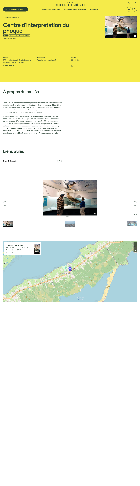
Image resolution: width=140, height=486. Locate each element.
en (136, 3)
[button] (129, 9)
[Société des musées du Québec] (70, 4)
